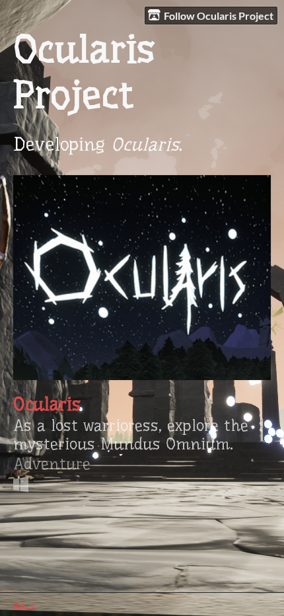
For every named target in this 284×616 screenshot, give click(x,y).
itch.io (24, 604)
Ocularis (47, 404)
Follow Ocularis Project (218, 15)
